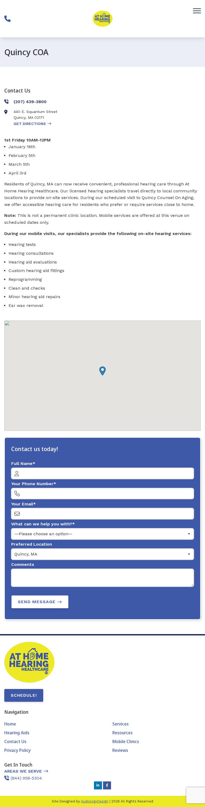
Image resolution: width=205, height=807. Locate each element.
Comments (22, 564)
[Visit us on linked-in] (98, 785)
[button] (102, 371)
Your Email (22, 503)
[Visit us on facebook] (107, 785)
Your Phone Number (32, 483)
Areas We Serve (23, 771)
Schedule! (24, 695)
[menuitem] (48, 724)
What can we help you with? (41, 523)
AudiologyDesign (94, 801)
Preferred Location (31, 544)
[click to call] (7, 18)
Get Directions (30, 123)
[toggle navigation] (197, 10)
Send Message (37, 601)
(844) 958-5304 (26, 778)
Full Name (22, 463)
